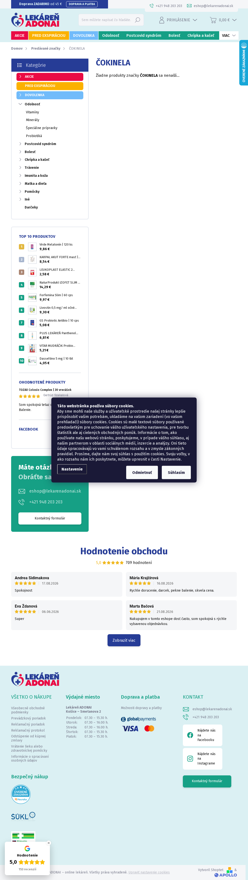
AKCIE (29, 77)
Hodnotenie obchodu (124, 551)
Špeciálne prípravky (41, 128)
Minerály (32, 120)
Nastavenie (72, 469)
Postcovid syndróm (40, 144)
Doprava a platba (82, 4)
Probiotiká (34, 136)
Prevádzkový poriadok (28, 718)
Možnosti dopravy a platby (141, 708)
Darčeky (31, 207)
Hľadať (137, 20)
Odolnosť (32, 104)
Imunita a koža (36, 176)
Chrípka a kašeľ (37, 160)
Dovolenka (34, 95)
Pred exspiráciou (40, 86)
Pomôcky (32, 192)
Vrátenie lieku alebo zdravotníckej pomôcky (29, 748)
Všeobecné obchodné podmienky (28, 710)
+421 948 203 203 (45, 502)
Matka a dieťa (35, 184)
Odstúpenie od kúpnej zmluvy (28, 738)
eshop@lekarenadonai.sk (55, 491)
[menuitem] (19, 35)
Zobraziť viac (124, 640)
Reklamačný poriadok (28, 724)
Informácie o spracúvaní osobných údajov (30, 759)
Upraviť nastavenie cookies (149, 872)
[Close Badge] (48, 843)
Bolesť (30, 152)
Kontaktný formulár (50, 518)
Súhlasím (176, 472)
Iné (27, 199)
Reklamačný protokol (28, 730)
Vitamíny (32, 112)
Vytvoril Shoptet (210, 870)
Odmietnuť (142, 472)
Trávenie (32, 168)
